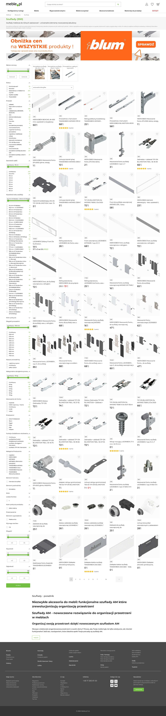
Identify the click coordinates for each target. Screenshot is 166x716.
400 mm (19, 343)
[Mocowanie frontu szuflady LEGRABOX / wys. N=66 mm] (148, 466)
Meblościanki (73, 661)
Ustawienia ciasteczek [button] (12, 687)
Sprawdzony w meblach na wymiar (19, 91)
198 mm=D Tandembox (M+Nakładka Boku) (19, 286)
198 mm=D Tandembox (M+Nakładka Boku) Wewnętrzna (19, 253)
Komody (40, 651)
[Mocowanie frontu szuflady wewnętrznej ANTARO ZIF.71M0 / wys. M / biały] (95, 304)
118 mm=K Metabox (19, 226)
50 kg (19, 391)
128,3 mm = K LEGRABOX (19, 228)
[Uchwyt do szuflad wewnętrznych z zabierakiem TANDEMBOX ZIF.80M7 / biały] (148, 506)
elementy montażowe (19, 140)
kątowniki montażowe (19, 106)
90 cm (19, 190)
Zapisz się (138, 689)
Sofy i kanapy (105, 655)
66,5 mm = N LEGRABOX (19, 207)
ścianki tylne (19, 138)
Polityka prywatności (38, 683)
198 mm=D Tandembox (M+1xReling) (19, 304)
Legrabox (19, 455)
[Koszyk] (158, 4)
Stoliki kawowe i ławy (45, 661)
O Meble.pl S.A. (64, 687)
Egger (19, 423)
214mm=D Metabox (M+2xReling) (19, 312)
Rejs (19, 427)
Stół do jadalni (104, 667)
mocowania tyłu (19, 148)
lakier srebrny (19, 508)
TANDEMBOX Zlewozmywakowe (19, 473)
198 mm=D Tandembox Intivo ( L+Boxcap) (19, 258)
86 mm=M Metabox (19, 218)
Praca (62, 685)
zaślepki (19, 104)
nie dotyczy (19, 171)
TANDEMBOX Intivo (19, 467)
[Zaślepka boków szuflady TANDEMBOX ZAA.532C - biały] (121, 547)
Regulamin (35, 681)
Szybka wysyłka (19, 94)
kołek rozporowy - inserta (19, 405)
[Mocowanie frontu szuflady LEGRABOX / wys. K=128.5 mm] (121, 467)
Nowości (19, 88)
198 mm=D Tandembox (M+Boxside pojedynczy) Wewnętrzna (19, 271)
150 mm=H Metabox (19, 234)
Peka (19, 425)
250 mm (19, 334)
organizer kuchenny (19, 129)
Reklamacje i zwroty (38, 685)
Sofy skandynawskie (106, 661)
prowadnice (19, 132)
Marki (62, 691)
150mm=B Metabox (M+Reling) (19, 237)
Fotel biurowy (10, 657)
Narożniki (72, 665)
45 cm (19, 180)
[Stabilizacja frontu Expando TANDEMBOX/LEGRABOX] (44, 546)
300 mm (19, 338)
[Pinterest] (111, 685)
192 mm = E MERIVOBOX (19, 249)
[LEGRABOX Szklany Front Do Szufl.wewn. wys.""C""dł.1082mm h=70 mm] (44, 225)
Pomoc (34, 689)
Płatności (35, 693)
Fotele (8, 655)
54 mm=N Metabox (19, 205)
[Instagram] (115, 681)
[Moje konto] (146, 4)
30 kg (19, 386)
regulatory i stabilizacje (19, 134)
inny (19, 123)
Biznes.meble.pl (64, 695)
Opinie (62, 689)
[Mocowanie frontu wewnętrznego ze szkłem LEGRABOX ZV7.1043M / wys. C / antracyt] (70, 344)
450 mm (19, 345)
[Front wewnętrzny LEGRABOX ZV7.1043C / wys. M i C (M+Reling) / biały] (95, 224)
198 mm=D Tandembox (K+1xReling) (19, 296)
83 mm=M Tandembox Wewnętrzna (19, 215)
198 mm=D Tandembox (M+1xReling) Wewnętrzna (19, 300)
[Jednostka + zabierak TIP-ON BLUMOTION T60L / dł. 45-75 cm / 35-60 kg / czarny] (44, 424)
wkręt (19, 411)
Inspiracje (35, 697)
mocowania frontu (19, 127)
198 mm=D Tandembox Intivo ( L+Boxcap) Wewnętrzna (19, 262)
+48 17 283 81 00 (90, 681)
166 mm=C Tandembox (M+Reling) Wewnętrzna (19, 240)
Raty (33, 691)
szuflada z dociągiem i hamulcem (19, 444)
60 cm (19, 184)
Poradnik (34, 695)
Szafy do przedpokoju (138, 663)
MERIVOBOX (19, 457)
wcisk (19, 409)
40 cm (19, 178)
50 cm (19, 182)
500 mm (19, 347)
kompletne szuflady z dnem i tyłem (19, 155)
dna (19, 115)
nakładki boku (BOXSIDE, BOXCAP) (19, 111)
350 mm (19, 340)
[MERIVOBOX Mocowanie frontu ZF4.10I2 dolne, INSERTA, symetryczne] (95, 143)
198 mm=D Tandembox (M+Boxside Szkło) (19, 276)
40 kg (19, 388)
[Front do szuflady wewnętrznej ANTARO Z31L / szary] (121, 185)
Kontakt (62, 681)
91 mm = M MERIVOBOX (19, 222)
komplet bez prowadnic (19, 125)
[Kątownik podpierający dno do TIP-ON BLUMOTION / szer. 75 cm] (44, 184)
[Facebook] (111, 681)
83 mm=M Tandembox (19, 212)
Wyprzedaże (19, 97)
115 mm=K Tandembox (19, 224)
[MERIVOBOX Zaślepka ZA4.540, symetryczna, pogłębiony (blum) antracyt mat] (148, 546)
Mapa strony (64, 693)
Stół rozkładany (136, 650)
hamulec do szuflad (19, 481)
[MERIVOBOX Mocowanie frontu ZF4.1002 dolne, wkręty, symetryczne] (148, 102)
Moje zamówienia (11, 683)
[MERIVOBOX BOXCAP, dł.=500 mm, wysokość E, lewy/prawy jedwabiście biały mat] (44, 103)
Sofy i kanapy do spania (107, 659)
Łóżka (40, 665)
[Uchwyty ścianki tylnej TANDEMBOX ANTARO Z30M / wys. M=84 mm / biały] (70, 184)
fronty (19, 119)
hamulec (19, 121)
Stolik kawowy (136, 654)
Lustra (71, 657)
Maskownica (19, 519)
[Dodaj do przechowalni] (53, 93)
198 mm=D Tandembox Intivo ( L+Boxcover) (19, 266)
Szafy (133, 661)
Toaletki (134, 667)
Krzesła (40, 655)
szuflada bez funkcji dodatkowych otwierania (19, 440)
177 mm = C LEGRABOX (19, 247)
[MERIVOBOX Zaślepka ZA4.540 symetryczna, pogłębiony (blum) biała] (70, 546)
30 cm (19, 176)
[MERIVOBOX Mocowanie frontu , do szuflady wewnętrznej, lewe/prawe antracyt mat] (148, 344)
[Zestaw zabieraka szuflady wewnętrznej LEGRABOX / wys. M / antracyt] (95, 506)
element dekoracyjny (19, 117)
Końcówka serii (19, 86)
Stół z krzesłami (136, 652)
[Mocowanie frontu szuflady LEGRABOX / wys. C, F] (121, 144)
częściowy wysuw (19, 363)
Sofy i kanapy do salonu (107, 657)
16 (106, 579)
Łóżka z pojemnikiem (75, 652)
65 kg (19, 393)
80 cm (19, 188)
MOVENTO (19, 463)
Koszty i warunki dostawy (39, 687)
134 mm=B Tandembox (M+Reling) (19, 231)
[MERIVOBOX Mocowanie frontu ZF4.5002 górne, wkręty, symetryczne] (44, 143)
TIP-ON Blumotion (19, 142)
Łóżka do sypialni (74, 650)
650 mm (19, 353)
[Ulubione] (152, 4)
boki (19, 108)
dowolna (19, 173)
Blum (19, 421)
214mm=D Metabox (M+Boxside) (19, 290)
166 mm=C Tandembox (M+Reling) (19, 244)
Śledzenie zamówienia (12, 681)
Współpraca (63, 683)
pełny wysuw (19, 367)
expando (19, 402)
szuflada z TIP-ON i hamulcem (19, 447)
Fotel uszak (9, 659)
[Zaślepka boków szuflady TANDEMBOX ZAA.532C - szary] (95, 546)
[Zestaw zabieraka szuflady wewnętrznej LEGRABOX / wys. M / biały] (70, 506)
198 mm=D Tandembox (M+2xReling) (19, 308)
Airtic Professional (19, 419)
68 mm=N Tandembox (19, 209)
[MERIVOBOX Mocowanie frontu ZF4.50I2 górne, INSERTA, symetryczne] (44, 466)
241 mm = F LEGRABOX (19, 293)
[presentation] (9, 46)
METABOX (19, 459)
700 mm (19, 355)
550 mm (19, 349)
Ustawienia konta (11, 685)
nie (19, 527)
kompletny (19, 489)
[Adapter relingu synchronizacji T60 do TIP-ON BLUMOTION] (70, 466)
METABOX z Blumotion (19, 461)
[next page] (119, 579)
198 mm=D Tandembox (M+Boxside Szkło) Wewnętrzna (19, 281)
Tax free (34, 699)
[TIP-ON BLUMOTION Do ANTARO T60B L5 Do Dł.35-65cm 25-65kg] (148, 384)
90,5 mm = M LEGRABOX (19, 220)
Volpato (19, 429)
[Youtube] (115, 685)
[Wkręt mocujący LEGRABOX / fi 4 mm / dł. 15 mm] (121, 424)
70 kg (19, 395)
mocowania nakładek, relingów (19, 145)
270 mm (19, 336)
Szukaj (118, 4)
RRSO (46, 249)
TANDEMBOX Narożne (19, 470)
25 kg (19, 384)
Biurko (8, 651)
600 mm (19, 351)
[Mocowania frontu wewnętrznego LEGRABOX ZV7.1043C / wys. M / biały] (148, 304)
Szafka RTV (135, 656)
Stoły (102, 665)
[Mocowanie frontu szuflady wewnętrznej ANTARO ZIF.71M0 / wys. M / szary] (121, 265)
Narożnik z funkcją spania (107, 650)
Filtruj (18, 585)
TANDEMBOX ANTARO (19, 465)
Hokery (8, 663)
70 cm (19, 186)
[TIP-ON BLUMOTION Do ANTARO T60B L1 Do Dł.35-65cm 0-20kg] (95, 184)
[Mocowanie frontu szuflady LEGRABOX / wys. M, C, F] (148, 423)
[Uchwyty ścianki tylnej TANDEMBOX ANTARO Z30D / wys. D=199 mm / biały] (70, 143)
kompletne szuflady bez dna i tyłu (19, 151)
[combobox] (52, 87)
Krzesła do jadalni (43, 657)
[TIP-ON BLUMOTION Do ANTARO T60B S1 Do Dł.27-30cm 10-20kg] (121, 385)
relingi (19, 136)
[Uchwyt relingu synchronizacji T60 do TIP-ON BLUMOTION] (95, 466)
